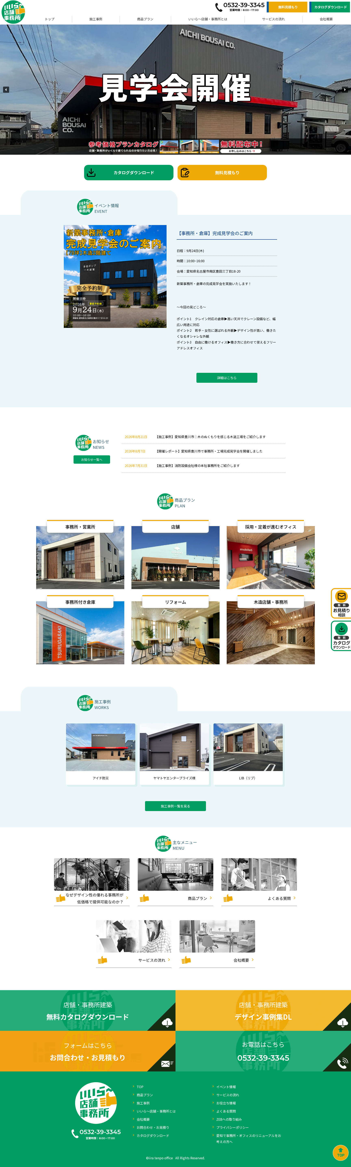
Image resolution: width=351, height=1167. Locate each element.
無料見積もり (288, 6)
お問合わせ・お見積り (153, 1127)
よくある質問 (226, 1111)
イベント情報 (226, 1086)
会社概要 (326, 18)
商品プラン (145, 18)
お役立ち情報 (226, 1103)
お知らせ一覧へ (91, 459)
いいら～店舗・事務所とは (207, 18)
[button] (6, 90)
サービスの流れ (273, 18)
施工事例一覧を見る (175, 806)
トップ (49, 18)
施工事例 (95, 18)
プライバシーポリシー (232, 1127)
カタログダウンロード (330, 6)
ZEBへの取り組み (229, 1119)
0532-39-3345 (100, 1132)
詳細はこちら (227, 377)
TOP (140, 1086)
